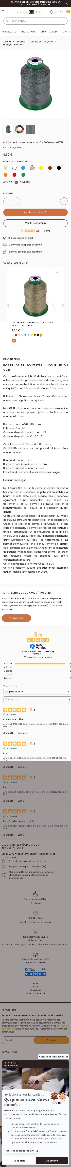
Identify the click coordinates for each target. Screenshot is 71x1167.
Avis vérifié (12, 714)
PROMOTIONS (28, 31)
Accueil (7, 41)
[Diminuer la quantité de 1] (5, 201)
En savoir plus (16, 618)
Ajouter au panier (34, 212)
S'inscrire (51, 1040)
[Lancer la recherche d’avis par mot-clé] (69, 699)
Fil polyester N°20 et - (14, 44)
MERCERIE (20, 41)
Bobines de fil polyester (41, 41)
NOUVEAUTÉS (9, 31)
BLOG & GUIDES (49, 31)
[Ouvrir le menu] (3, 11)
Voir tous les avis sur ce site (38, 657)
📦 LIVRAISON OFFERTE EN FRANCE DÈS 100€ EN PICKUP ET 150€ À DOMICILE (35, 3)
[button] (51, 13)
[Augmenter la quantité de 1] (18, 201)
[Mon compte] (56, 12)
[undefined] (53, 651)
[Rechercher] (7, 20)
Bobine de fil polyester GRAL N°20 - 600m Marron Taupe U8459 (32, 324)
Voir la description (35, 223)
